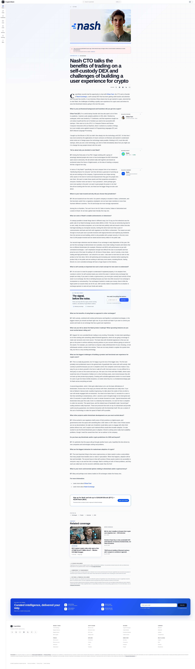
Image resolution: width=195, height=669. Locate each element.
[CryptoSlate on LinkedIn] (27, 632)
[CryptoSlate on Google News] (16, 632)
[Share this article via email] (129, 87)
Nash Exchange (82, 96)
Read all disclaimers (130, 656)
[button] (3, 41)
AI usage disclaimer (96, 566)
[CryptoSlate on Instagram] (31, 632)
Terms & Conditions (31, 663)
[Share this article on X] (116, 87)
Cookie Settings (47, 663)
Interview (83, 55)
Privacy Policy (47, 654)
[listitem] (73, 515)
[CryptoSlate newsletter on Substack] (20, 632)
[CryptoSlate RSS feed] (35, 632)
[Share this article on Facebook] (119, 87)
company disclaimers (75, 585)
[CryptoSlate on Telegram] (24, 632)
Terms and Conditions (37, 654)
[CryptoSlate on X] (12, 632)
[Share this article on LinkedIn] (126, 87)
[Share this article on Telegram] (122, 87)
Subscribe (182, 605)
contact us (93, 51)
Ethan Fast (110, 94)
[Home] (70, 7)
